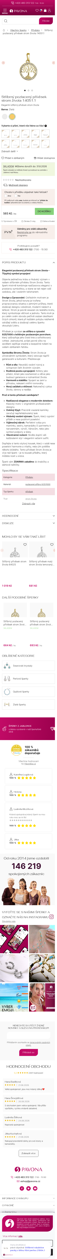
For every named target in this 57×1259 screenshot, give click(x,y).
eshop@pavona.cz (30, 1181)
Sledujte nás (8, 921)
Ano (9, 196)
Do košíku (44, 211)
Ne (19, 196)
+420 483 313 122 (24, 3)
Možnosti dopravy (18, 185)
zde (20, 1236)
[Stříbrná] (4, 116)
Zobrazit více (29, 1153)
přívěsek (29, 491)
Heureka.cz (30, 763)
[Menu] (5, 11)
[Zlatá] (12, 116)
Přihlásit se (28, 1052)
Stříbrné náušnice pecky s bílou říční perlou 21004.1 (27, 1249)
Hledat (46, 20)
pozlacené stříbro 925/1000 (37, 484)
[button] (25, 90)
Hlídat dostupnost (46, 158)
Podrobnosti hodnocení (17, 179)
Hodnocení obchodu (29, 1066)
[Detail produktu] (15, 549)
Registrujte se (24, 232)
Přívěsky (29, 477)
